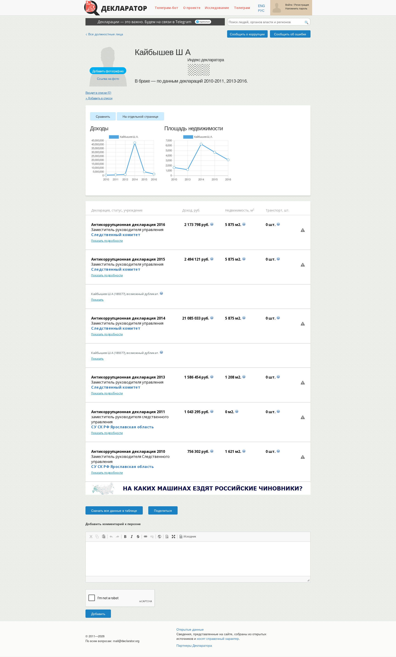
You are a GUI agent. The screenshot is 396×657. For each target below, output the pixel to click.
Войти (288, 4)
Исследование (217, 8)
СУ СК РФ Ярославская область (122, 426)
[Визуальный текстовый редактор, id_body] (198, 559)
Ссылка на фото (108, 78)
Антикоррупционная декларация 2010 (128, 451)
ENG (261, 5)
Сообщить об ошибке (290, 34)
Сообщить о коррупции (247, 34)
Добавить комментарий (113, 523)
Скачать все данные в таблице (114, 510)
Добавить (98, 613)
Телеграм (242, 8)
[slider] (92, 189)
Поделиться (163, 510)
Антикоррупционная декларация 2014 (128, 318)
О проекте (191, 8)
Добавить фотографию (108, 71)
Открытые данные (190, 629)
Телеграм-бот (166, 8)
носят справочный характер (218, 638)
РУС (261, 10)
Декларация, (101, 210)
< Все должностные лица (104, 34)
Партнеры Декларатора (194, 645)
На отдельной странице (140, 116)
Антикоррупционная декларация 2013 (128, 377)
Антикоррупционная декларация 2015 (128, 259)
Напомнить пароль (296, 8)
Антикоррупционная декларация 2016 (128, 224)
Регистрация (301, 4)
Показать (97, 300)
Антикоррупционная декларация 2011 (128, 411)
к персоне (133, 523)
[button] (91, 537)
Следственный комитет (115, 234)
